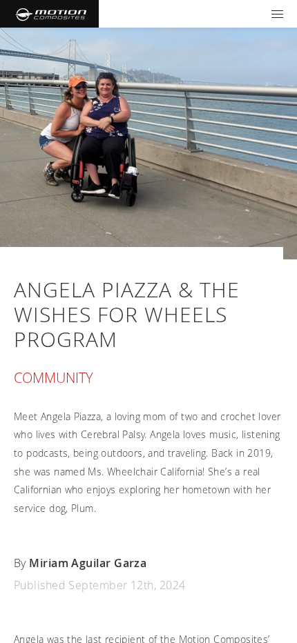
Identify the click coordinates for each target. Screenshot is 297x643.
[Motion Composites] (49, 14)
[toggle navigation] (277, 14)
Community (53, 377)
